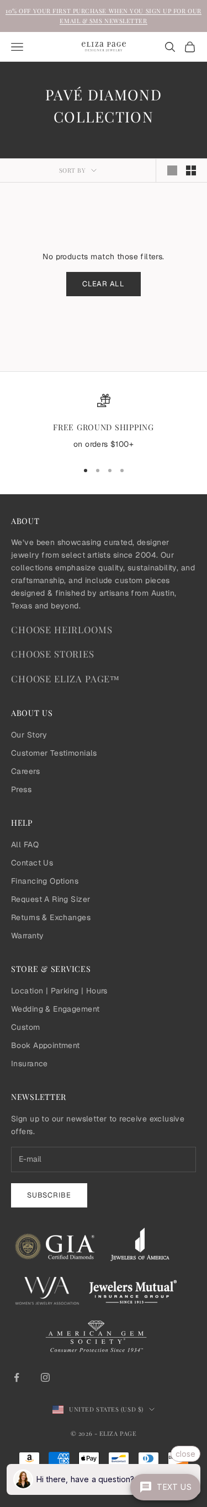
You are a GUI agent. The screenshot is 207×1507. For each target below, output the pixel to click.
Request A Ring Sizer (50, 899)
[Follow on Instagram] (45, 1377)
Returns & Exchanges (51, 917)
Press (21, 789)
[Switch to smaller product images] (191, 170)
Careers (25, 771)
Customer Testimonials (54, 753)
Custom (25, 1027)
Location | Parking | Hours (59, 991)
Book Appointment (45, 1045)
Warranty (27, 935)
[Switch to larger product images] (172, 170)
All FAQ (25, 844)
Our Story (29, 735)
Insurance (29, 1063)
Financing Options (44, 881)
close (185, 1453)
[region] (103, 422)
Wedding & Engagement (55, 1009)
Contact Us (32, 863)
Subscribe (49, 1195)
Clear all (103, 283)
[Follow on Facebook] (16, 1377)
